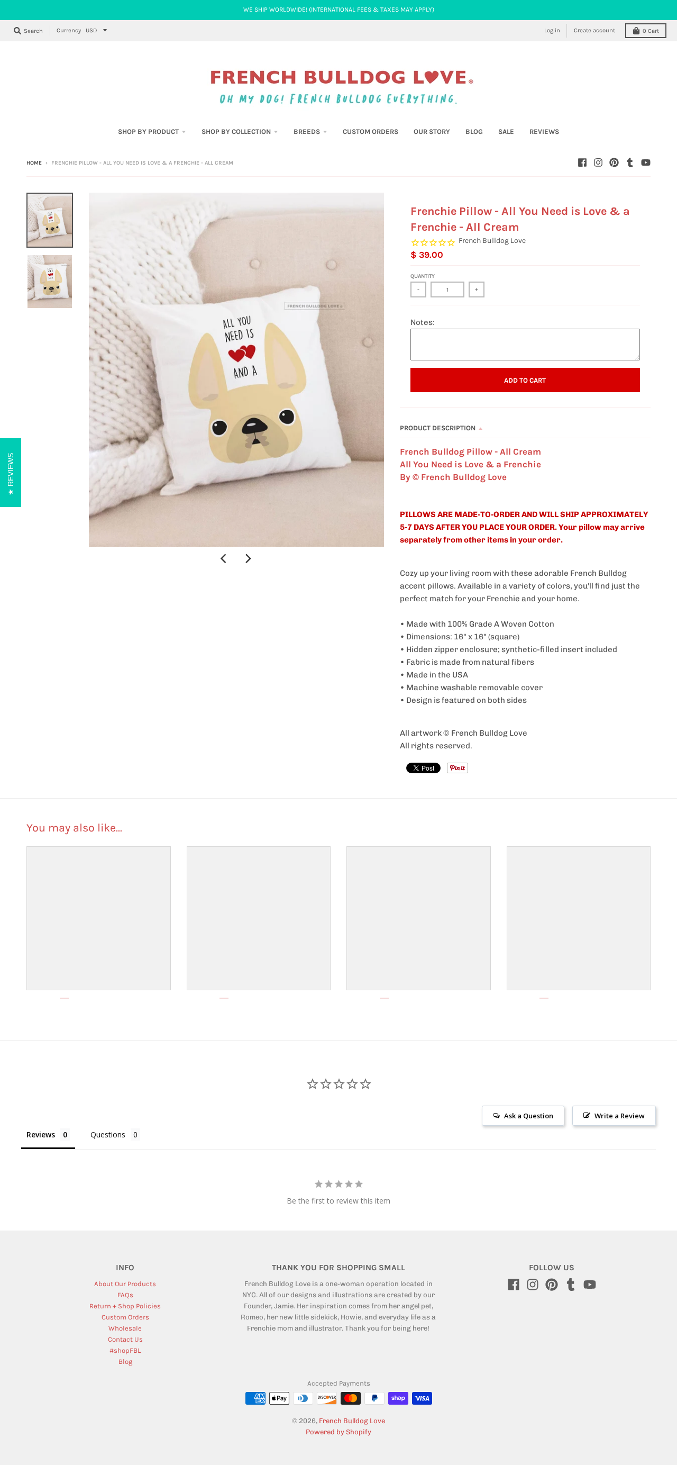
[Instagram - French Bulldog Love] (598, 162)
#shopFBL (125, 1350)
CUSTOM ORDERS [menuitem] (370, 131)
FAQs (125, 1295)
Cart (651, 31)
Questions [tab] (107, 1134)
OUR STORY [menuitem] (432, 131)
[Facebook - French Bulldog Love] (582, 162)
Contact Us (125, 1339)
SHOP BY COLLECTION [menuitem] (236, 131)
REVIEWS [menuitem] (544, 131)
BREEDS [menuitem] (307, 131)
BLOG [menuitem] (474, 131)
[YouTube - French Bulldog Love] (646, 162)
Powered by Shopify (338, 1432)
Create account (594, 30)
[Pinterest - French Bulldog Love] (614, 162)
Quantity (422, 276)
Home (34, 163)
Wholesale (125, 1328)
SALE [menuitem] (506, 131)
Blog (125, 1361)
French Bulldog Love (492, 240)
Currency (69, 30)
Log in (552, 30)
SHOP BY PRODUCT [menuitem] (148, 131)
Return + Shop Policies (125, 1306)
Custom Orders (125, 1317)
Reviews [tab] (40, 1134)
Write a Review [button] (619, 1115)
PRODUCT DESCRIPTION (437, 428)
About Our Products (125, 1284)
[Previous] (224, 558)
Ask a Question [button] (528, 1115)
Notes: (422, 322)
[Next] (248, 558)
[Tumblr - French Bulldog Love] (630, 162)
